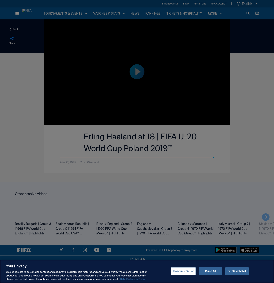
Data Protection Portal (132, 279)
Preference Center (183, 271)
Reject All (210, 271)
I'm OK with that (237, 271)
